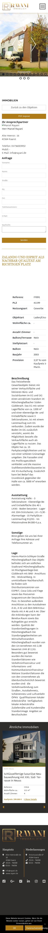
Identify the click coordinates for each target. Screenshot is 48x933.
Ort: (3, 198)
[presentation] (3, 807)
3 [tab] (11, 74)
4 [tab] (15, 74)
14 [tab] (24, 78)
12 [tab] (45, 74)
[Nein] (45, 924)
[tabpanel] (24, 44)
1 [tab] (3, 74)
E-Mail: (5, 216)
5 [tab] (19, 74)
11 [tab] (42, 74)
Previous (14, 44)
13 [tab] (20, 78)
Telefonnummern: (9, 207)
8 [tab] (30, 74)
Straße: (5, 181)
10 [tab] (38, 74)
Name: (5, 172)
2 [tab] (7, 74)
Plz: (3, 190)
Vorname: (6, 163)
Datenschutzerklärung (34, 928)
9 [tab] (34, 74)
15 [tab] (28, 78)
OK (14, 928)
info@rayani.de (18, 153)
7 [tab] (26, 74)
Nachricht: (6, 225)
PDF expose (24, 116)
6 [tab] (22, 74)
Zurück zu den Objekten (24, 107)
